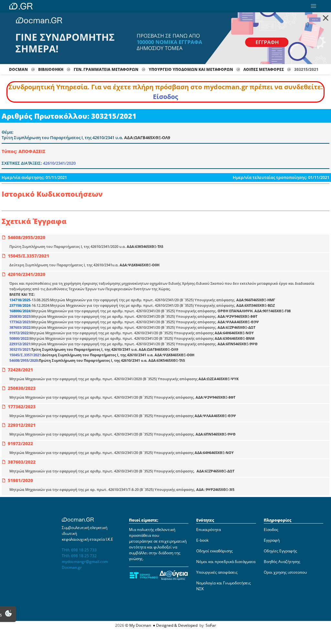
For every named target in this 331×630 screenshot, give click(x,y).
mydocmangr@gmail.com (85, 561)
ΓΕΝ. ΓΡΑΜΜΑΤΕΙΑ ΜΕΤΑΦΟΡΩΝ (106, 69)
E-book (202, 540)
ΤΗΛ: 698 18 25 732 (79, 555)
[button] (313, 6)
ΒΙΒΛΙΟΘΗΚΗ (50, 69)
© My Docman (138, 625)
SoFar (211, 625)
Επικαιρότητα (208, 529)
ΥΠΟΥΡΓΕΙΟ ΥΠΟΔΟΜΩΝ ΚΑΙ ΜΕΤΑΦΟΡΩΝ (191, 69)
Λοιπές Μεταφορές (263, 69)
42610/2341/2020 (59, 163)
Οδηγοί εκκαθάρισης (214, 551)
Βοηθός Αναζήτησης (282, 561)
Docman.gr (72, 567)
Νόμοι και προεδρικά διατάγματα (225, 561)
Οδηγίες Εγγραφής (280, 551)
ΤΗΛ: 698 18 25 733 (79, 550)
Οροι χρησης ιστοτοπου (285, 572)
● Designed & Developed (175, 625)
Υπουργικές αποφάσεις (217, 572)
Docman (18, 69)
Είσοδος (165, 96)
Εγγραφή (272, 540)
